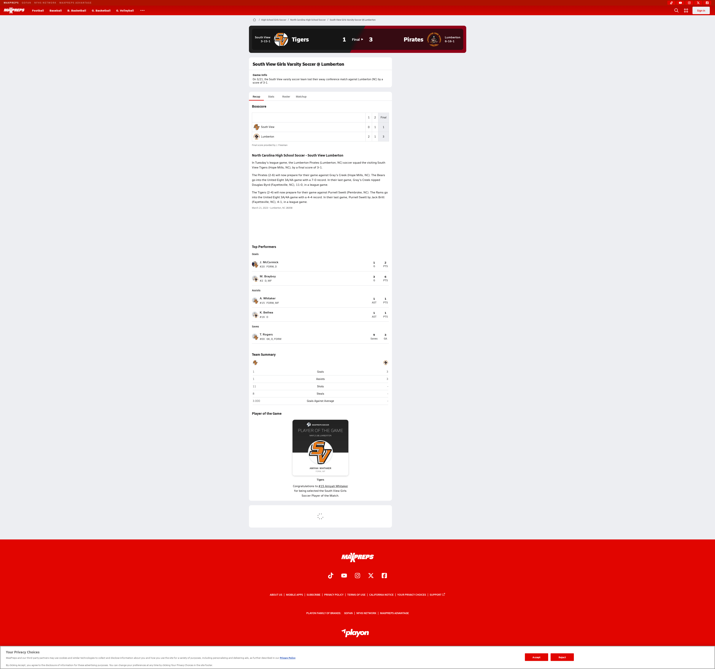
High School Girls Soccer (273, 19)
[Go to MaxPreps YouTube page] (344, 576)
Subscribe (313, 594)
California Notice (381, 594)
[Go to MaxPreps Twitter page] (371, 576)
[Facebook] (707, 3)
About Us (276, 594)
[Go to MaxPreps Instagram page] (357, 576)
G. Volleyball (125, 10)
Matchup (301, 96)
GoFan (26, 2)
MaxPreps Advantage (75, 2)
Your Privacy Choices (411, 594)
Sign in (701, 10)
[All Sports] (142, 10)
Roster (286, 96)
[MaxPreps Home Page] (254, 20)
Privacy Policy (334, 594)
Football (38, 10)
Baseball (56, 10)
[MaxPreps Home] (14, 10)
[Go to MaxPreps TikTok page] (331, 576)
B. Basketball (76, 10)
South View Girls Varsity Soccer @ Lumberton (353, 19)
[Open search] (676, 10)
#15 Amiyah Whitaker (333, 486)
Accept (536, 657)
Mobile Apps (294, 594)
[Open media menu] (686, 10)
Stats (271, 96)
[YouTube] (680, 3)
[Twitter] (698, 3)
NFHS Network (45, 2)
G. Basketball (101, 10)
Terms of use (356, 594)
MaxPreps (11, 2)
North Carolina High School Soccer (308, 19)
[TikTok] (671, 3)
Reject (562, 657)
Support (435, 594)
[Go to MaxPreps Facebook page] (384, 576)
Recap (256, 96)
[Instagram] (689, 3)
